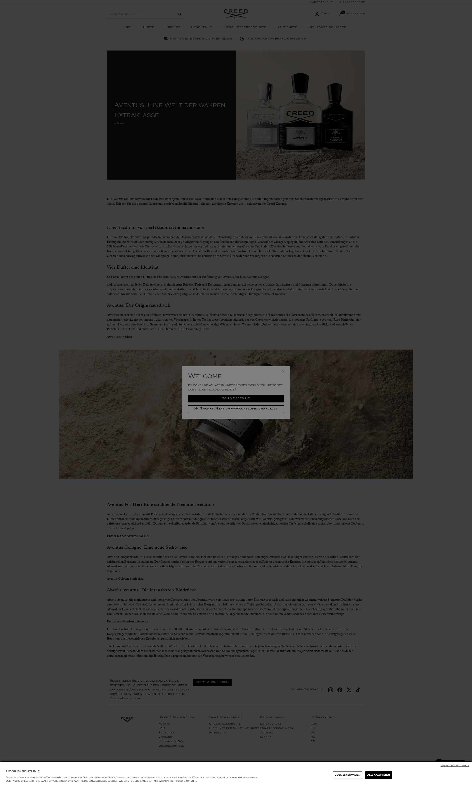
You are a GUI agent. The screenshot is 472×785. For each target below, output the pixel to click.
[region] (236, 773)
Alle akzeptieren (378, 775)
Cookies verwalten (347, 775)
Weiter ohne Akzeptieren (454, 766)
